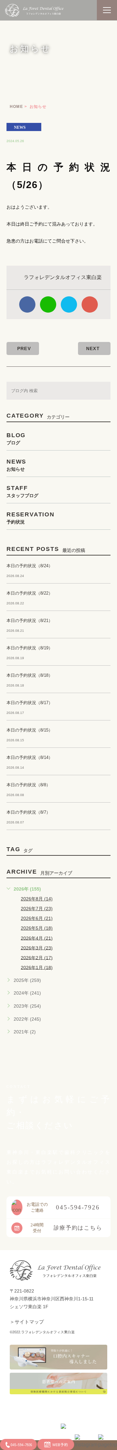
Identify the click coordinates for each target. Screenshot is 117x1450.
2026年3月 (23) (37, 947)
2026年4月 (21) (37, 937)
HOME (16, 106)
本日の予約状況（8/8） (28, 784)
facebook (27, 304)
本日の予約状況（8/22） (29, 593)
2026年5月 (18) (37, 928)
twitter (69, 304)
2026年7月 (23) (37, 908)
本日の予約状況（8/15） (29, 730)
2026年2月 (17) (37, 957)
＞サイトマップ (27, 1321)
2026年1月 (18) (37, 967)
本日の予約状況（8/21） (29, 620)
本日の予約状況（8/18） (29, 675)
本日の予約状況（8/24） (29, 565)
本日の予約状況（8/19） (29, 647)
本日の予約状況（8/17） (29, 702)
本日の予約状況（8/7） (28, 812)
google (90, 304)
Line (48, 304)
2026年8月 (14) (37, 898)
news (20, 127)
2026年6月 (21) (37, 918)
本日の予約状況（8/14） (29, 757)
